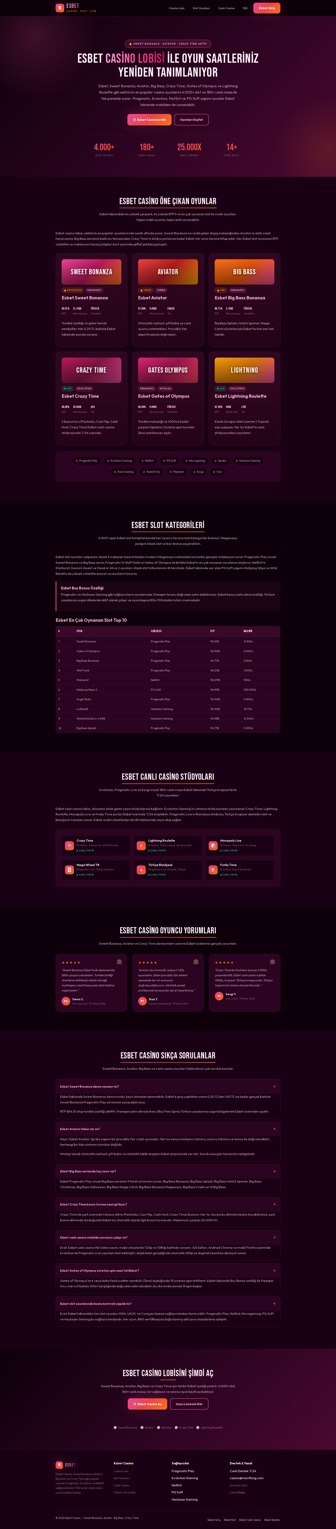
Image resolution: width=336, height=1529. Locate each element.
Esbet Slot (230, 1519)
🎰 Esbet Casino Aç (147, 1404)
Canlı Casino (226, 8)
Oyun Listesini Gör (189, 1404)
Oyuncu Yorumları (125, 1492)
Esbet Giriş (267, 8)
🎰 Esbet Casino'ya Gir (149, 120)
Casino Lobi (177, 8)
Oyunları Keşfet (191, 120)
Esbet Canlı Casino (250, 1519)
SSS (245, 8)
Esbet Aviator (272, 1519)
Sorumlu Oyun (238, 1485)
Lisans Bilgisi (237, 1492)
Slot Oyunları (201, 8)
